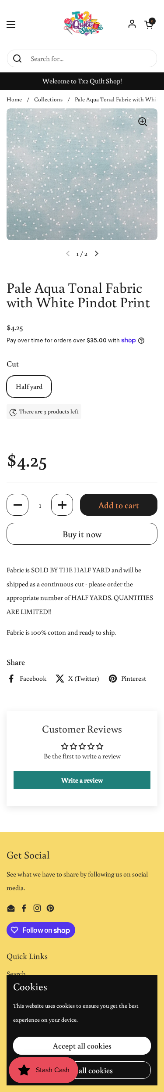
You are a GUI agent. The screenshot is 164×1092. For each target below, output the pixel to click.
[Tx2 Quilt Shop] (82, 24)
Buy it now (82, 533)
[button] (148, 24)
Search (16, 973)
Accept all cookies (82, 1045)
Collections (48, 99)
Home (14, 99)
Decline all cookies (82, 1070)
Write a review (82, 780)
